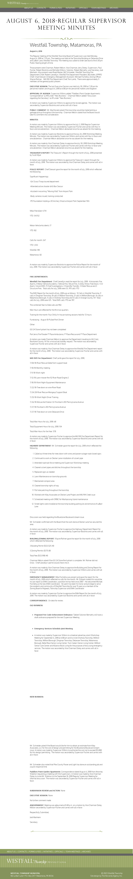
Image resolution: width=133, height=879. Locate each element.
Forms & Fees (56, 8)
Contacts (41, 8)
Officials (83, 8)
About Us (28, 8)
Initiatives (70, 8)
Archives (114, 8)
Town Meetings (98, 8)
